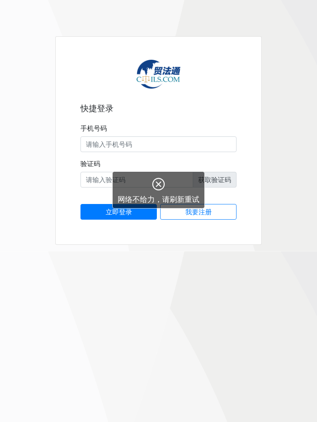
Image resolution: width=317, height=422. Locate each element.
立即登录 (119, 212)
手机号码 (93, 128)
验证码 (90, 163)
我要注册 (198, 212)
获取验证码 (214, 180)
